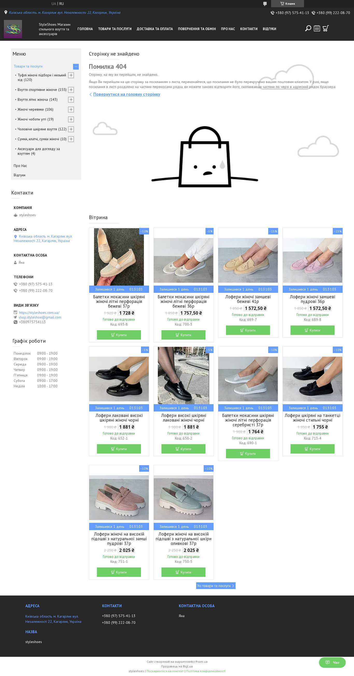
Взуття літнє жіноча (33, 99)
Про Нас (228, 29)
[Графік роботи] (317, 28)
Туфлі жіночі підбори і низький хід (42, 77)
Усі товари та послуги (214, 585)
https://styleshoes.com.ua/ (39, 312)
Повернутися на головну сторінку (126, 94)
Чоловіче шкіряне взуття (37, 129)
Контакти (249, 29)
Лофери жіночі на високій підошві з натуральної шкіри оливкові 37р (183, 539)
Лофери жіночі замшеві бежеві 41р (248, 299)
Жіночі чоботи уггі (32, 119)
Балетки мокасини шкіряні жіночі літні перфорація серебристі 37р (248, 420)
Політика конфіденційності (205, 671)
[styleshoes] (20, 29)
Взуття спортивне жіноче (37, 89)
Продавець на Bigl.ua (177, 666)
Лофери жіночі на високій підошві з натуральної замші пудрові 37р (119, 539)
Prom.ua (202, 662)
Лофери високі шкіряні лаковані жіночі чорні (183, 417)
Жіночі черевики (31, 109)
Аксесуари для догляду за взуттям (39, 151)
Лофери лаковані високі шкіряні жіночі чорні (119, 417)
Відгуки (269, 29)
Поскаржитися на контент (165, 671)
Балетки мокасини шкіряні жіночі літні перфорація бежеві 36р (183, 301)
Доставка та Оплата (155, 29)
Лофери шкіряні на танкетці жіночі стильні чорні (312, 417)
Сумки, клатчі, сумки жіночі (38, 139)
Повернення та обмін (197, 29)
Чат (336, 662)
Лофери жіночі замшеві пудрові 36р (312, 299)
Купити (121, 335)
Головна (85, 29)
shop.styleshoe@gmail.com (40, 317)
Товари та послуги (115, 29)
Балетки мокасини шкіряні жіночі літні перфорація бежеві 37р (119, 301)
